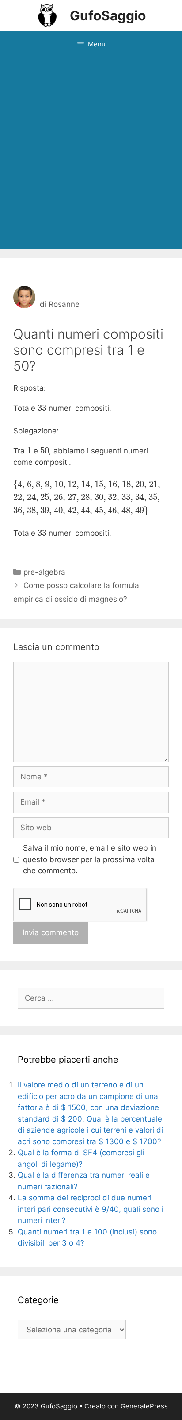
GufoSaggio (108, 15)
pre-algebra (44, 572)
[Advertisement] (91, 153)
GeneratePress (144, 1406)
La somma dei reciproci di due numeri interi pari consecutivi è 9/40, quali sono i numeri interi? (90, 1209)
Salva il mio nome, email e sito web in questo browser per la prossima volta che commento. (89, 859)
